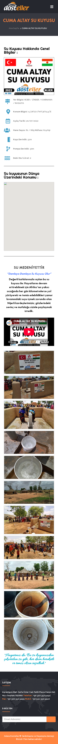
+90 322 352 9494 (42, 695)
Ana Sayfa (14, 28)
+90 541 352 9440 (41, 699)
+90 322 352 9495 (16, 699)
